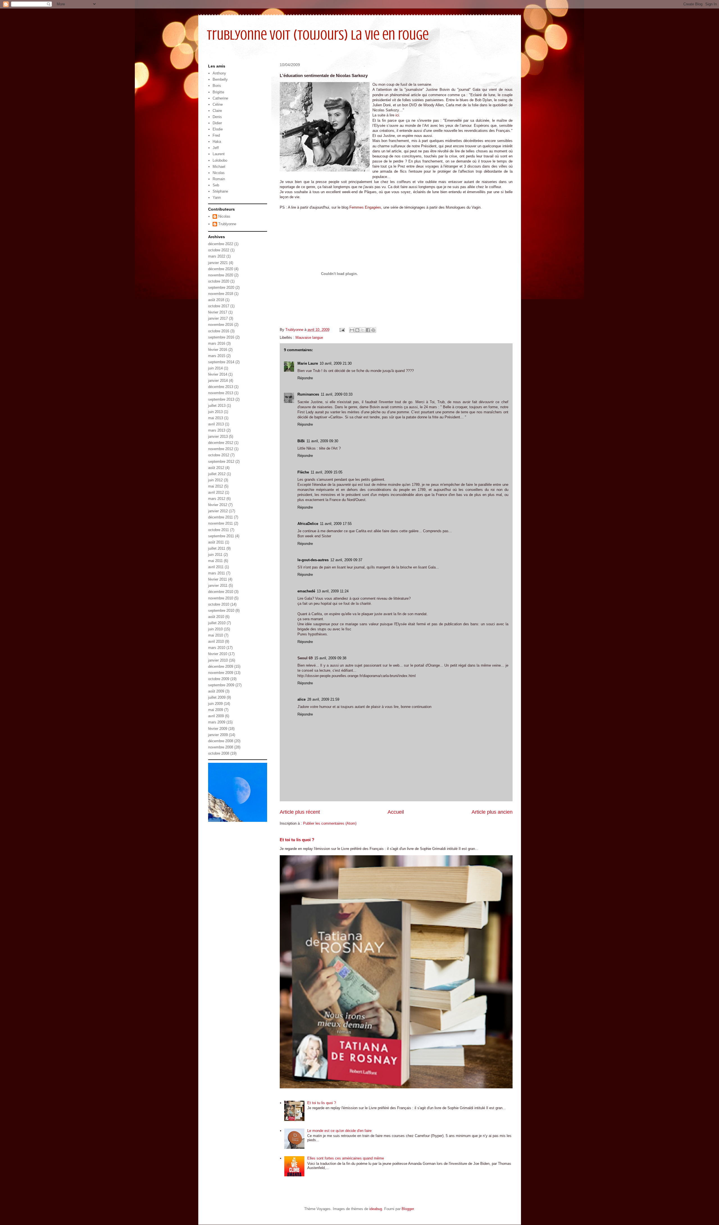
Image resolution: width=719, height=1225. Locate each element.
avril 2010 (216, 641)
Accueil (396, 812)
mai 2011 (215, 561)
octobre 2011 (218, 530)
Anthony (219, 73)
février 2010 (217, 654)
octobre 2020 (218, 281)
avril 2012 (216, 492)
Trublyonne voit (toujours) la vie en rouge (318, 35)
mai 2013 (215, 418)
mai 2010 (215, 635)
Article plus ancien (492, 812)
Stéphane (220, 191)
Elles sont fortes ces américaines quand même (345, 1158)
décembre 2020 (220, 269)
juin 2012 (215, 480)
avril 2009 (216, 716)
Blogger (408, 1209)
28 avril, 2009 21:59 (323, 699)
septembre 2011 (221, 536)
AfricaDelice (307, 524)
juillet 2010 (217, 623)
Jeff (216, 148)
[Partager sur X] (362, 330)
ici (397, 115)
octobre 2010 (218, 604)
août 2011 (216, 542)
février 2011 (217, 579)
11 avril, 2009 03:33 (336, 394)
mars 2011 (216, 573)
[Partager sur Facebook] (368, 330)
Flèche (303, 472)
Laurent (219, 154)
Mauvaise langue (309, 337)
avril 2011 (216, 567)
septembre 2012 (221, 461)
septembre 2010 (221, 610)
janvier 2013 (218, 436)
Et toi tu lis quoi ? (297, 839)
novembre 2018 (220, 294)
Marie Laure (307, 363)
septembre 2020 (221, 287)
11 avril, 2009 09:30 (322, 441)
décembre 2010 (220, 592)
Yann (217, 197)
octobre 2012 (218, 455)
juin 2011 (215, 554)
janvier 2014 (218, 380)
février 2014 (217, 374)
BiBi (301, 441)
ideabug (375, 1209)
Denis (217, 117)
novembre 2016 (220, 324)
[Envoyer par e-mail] (352, 330)
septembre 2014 (221, 362)
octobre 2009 (218, 679)
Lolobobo (220, 160)
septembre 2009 (221, 685)
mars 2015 (216, 356)
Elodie (218, 129)
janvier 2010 (218, 660)
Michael (219, 166)
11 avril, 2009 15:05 (326, 472)
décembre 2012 (220, 443)
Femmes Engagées (365, 207)
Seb (216, 185)
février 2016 (217, 350)
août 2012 (216, 468)
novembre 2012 (220, 449)
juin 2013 (215, 412)
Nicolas (219, 173)
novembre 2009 (220, 673)
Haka (217, 141)
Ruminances (308, 394)
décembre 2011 (220, 517)
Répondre (305, 378)
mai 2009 (215, 710)
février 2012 (217, 505)
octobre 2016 (218, 331)
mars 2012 (216, 499)
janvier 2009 (218, 735)
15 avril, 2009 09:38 (330, 658)
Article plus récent (300, 812)
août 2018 (216, 300)
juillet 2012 (217, 474)
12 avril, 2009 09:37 (346, 560)
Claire (217, 111)
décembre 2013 (220, 387)
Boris (217, 86)
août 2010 (216, 617)
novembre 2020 (220, 275)
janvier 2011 (217, 585)
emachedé (306, 591)
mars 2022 (216, 256)
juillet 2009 (217, 697)
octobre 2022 (218, 250)
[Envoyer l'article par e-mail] (342, 330)
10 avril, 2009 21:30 (336, 363)
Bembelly (220, 79)
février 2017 (217, 312)
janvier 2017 (218, 318)
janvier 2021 (218, 263)
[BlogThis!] (357, 330)
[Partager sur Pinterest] (373, 330)
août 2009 (216, 691)
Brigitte (218, 92)
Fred (216, 135)
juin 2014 (215, 368)
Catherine (220, 98)
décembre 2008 (220, 741)
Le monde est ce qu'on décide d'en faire (339, 1131)
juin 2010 (215, 629)
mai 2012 (215, 486)
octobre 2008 (218, 753)
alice (301, 699)
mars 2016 (216, 343)
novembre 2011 (220, 523)
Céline (218, 104)
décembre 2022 (220, 244)
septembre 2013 (221, 399)
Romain (219, 179)
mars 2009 (216, 722)
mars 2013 (216, 430)
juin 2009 (215, 703)
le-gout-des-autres (313, 560)
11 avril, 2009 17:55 (336, 524)
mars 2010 (216, 648)
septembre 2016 (221, 337)
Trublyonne (227, 224)
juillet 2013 (217, 405)
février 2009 (217, 729)
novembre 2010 (220, 598)
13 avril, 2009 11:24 (333, 591)
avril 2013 (216, 424)
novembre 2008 (220, 747)
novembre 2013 (220, 393)
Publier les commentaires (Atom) (329, 823)
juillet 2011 (216, 548)
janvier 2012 (218, 511)
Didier (217, 123)
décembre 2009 (220, 666)
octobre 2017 (218, 306)
